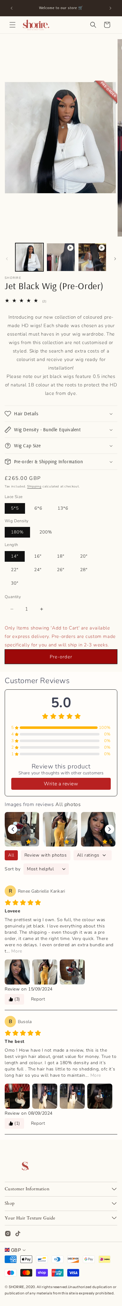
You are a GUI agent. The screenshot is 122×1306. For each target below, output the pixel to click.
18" (60, 556)
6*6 (38, 508)
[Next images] (109, 829)
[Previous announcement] (11, 8)
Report (38, 999)
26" (60, 570)
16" (38, 556)
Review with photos (45, 855)
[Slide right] (115, 259)
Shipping (34, 486)
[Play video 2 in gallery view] (92, 257)
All (11, 855)
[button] (12, 25)
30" (14, 583)
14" (14, 556)
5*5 (15, 508)
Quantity (13, 597)
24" (38, 570)
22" (14, 570)
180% (17, 532)
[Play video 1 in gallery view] (61, 257)
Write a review (61, 783)
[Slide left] (7, 259)
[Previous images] (12, 829)
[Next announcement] (110, 8)
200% (45, 532)
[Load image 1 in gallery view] (29, 257)
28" (84, 570)
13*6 (63, 508)
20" (84, 556)
